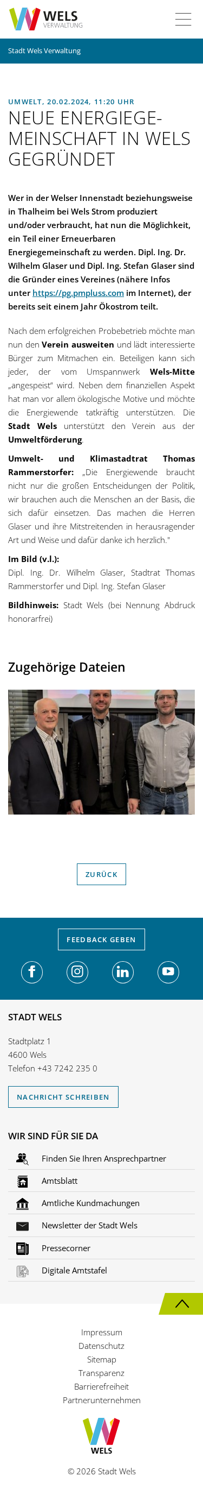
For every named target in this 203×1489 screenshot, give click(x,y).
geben (101, 939)
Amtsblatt (58, 1180)
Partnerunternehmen (102, 1400)
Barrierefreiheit (101, 1386)
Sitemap (101, 1359)
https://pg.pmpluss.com (78, 292)
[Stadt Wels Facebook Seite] (32, 972)
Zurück (101, 874)
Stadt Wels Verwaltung (44, 50)
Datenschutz (101, 1345)
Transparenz (101, 1372)
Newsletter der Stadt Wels (88, 1225)
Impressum (101, 1332)
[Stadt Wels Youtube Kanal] (168, 972)
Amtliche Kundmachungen (90, 1202)
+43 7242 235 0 (67, 1068)
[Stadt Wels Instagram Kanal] (77, 972)
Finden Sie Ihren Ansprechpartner (103, 1158)
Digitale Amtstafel (73, 1270)
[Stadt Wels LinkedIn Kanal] (123, 972)
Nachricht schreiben (63, 1097)
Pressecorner (65, 1247)
